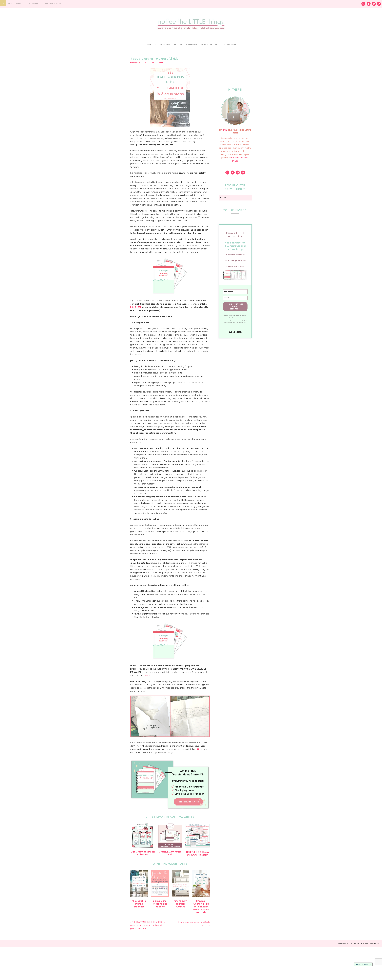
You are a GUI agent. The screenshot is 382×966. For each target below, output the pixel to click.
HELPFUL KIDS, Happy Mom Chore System (197, 853)
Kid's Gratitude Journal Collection (143, 853)
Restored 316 (374, 943)
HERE (147, 675)
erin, (225, 129)
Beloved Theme (360, 943)
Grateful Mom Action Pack (170, 853)
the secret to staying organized (139, 903)
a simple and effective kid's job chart (159, 903)
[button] (235, 275)
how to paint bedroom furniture (180, 903)
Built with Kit (235, 332)
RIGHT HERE (135, 307)
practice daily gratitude (157, 63)
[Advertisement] (233, 66)
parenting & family (138, 63)
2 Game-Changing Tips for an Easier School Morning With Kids (201, 906)
